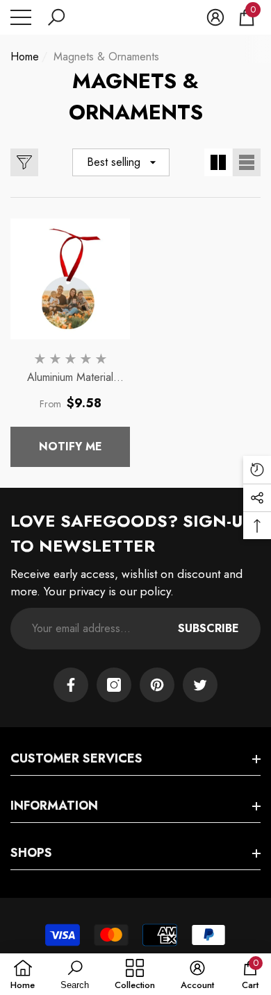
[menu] (20, 17)
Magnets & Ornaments (106, 57)
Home (24, 57)
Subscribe (208, 628)
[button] (56, 17)
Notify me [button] (70, 446)
